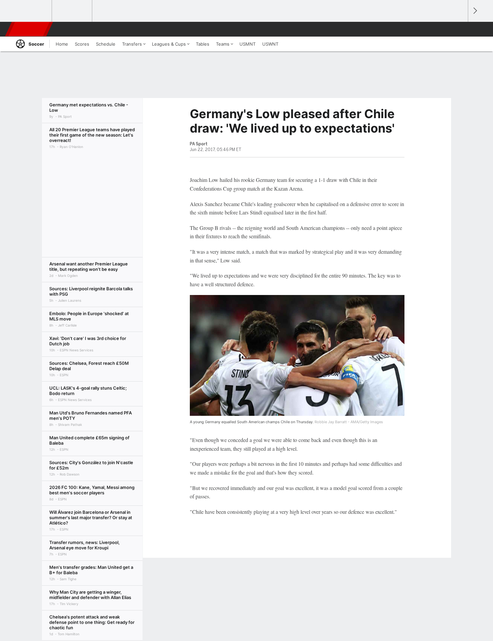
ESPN (29, 29)
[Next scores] (474, 11)
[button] (459, 29)
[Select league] (32, 11)
